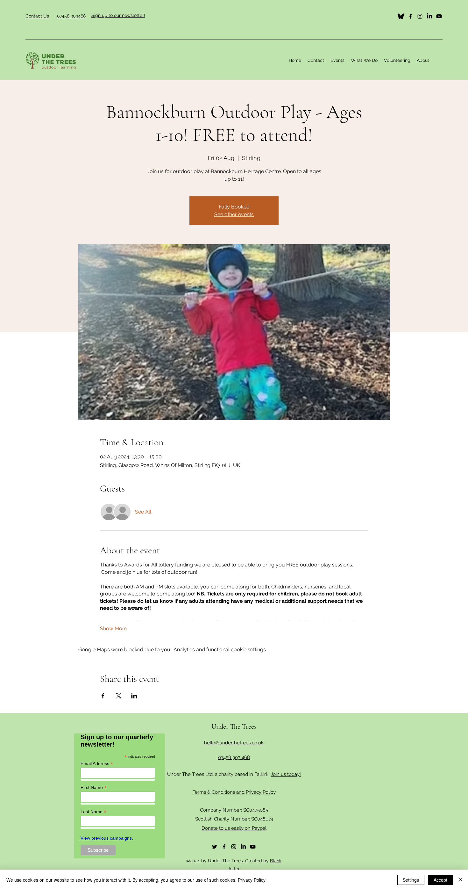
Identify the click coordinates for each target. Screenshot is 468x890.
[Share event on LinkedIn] (134, 695)
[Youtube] (439, 16)
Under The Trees (233, 726)
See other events (234, 214)
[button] (364, 60)
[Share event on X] (119, 695)
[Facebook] (410, 16)
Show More (113, 628)
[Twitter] (401, 16)
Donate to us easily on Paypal (234, 828)
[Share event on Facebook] (103, 695)
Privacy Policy (252, 880)
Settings (411, 880)
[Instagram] (420, 16)
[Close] (460, 880)
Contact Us (37, 15)
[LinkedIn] (429, 16)
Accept (440, 880)
